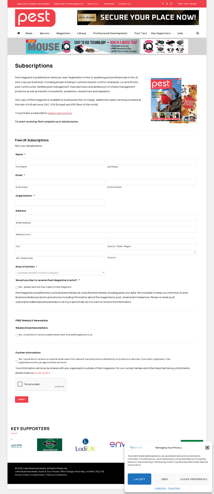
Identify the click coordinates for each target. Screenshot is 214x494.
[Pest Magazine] (35, 18)
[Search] (197, 33)
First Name (21, 166)
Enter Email (22, 187)
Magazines (63, 33)
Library (81, 33)
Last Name (112, 166)
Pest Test (141, 33)
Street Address (23, 222)
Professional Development (110, 33)
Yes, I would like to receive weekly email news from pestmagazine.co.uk (55, 334)
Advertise (109, 3)
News (29, 33)
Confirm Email (114, 187)
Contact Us (124, 3)
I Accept (139, 479)
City (18, 246)
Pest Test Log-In (187, 4)
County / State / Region (119, 246)
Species (44, 33)
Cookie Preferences (193, 479)
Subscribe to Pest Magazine (68, 3)
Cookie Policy (160, 488)
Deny (165, 479)
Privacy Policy (174, 488)
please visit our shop (60, 113)
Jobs (180, 33)
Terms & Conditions (56, 474)
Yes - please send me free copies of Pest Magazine (44, 286)
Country (112, 257)
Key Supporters (161, 33)
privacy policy (42, 373)
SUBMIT (21, 399)
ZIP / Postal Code (24, 258)
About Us (92, 3)
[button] (207, 447)
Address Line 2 (23, 234)
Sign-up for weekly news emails (33, 3)
